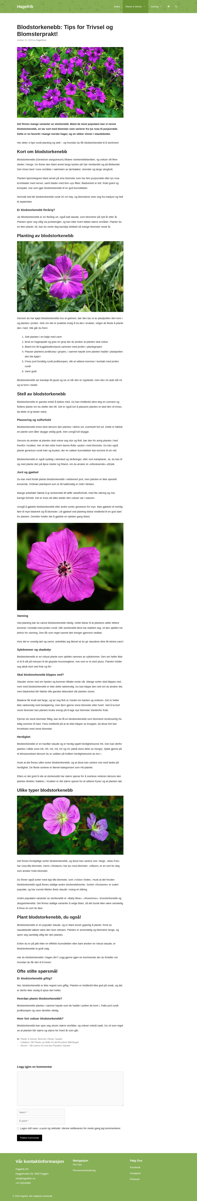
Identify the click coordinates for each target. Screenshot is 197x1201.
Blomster (42, 1039)
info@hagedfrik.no (25, 1178)
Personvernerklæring (84, 1170)
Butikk (117, 6)
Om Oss (77, 1164)
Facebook (135, 1167)
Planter (50, 1039)
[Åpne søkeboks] (176, 6)
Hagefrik (25, 6)
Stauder (58, 1039)
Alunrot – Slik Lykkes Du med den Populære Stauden (45, 1045)
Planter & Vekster (133, 6)
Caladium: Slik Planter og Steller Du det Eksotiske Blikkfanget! (49, 1042)
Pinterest (135, 1179)
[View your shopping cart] (168, 6)
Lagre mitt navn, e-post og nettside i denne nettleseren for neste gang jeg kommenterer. (70, 1128)
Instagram (135, 1173)
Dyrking (154, 6)
